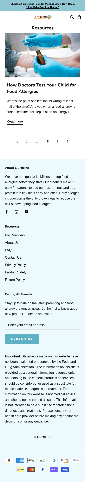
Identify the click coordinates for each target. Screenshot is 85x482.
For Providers (15, 235)
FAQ (8, 250)
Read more (15, 121)
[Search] (72, 17)
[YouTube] (26, 211)
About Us (12, 242)
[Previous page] (17, 141)
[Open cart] (79, 17)
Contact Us (13, 257)
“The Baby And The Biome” (42, 7)
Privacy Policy (15, 265)
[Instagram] (16, 211)
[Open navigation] (5, 17)
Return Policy (15, 279)
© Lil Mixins (42, 437)
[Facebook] (6, 211)
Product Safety (15, 272)
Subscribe (22, 339)
